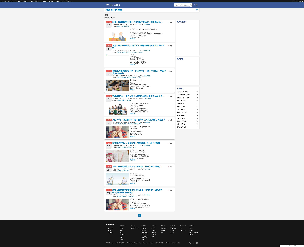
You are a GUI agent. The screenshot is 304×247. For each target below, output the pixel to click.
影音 (121, 237)
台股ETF (154, 232)
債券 (153, 237)
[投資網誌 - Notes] (114, 5)
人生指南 (129, 77)
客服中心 (191, 228)
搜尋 (191, 5)
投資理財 (25, 1)
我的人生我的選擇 (182, 127)
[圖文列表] (111, 18)
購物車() (295, 1)
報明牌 (172, 232)
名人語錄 (124, 123)
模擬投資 (44, 1)
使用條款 (161, 242)
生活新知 (181, 118)
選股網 (172, 230)
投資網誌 (144, 228)
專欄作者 (181, 106)
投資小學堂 (144, 232)
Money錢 (144, 230)
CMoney (3, 1)
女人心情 (129, 52)
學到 (181, 228)
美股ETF (154, 234)
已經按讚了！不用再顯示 (292, 245)
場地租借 (191, 234)
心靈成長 (119, 52)
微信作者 (180, 109)
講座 (121, 232)
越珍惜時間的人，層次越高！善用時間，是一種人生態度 (136, 143)
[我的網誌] (196, 5)
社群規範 (172, 242)
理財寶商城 (10, 1)
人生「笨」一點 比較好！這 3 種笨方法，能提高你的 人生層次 (138, 120)
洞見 (128, 26)
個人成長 (124, 147)
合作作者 (122, 239)
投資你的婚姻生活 (183, 97)
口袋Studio (183, 230)
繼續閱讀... (133, 39)
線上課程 (122, 234)
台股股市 (154, 228)
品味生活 (124, 100)
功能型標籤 (181, 124)
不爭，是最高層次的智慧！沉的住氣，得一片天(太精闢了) (136, 167)
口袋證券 (144, 239)
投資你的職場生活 (183, 94)
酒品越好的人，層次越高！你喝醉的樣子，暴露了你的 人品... (138, 96)
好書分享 (181, 103)
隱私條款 (156, 242)
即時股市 (31, 1)
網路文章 (136, 52)
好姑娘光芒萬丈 (130, 196)
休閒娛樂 (180, 115)
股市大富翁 (173, 228)
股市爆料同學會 (18, 1)
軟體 (121, 230)
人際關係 (119, 100)
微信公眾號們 (147, 24)
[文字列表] (114, 18)
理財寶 (121, 228)
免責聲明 (178, 242)
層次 (131, 26)
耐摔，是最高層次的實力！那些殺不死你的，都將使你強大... (138, 22)
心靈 (135, 147)
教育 (132, 123)
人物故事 (181, 100)
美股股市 (154, 230)
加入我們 (110, 232)
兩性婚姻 (124, 196)
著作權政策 (167, 242)
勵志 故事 (124, 26)
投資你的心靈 (182, 92)
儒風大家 (136, 123)
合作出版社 (181, 112)
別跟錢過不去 (181, 121)
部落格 (109, 230)
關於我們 (110, 228)
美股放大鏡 (144, 237)
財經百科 (144, 234)
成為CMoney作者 (193, 232)
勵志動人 (119, 26)
